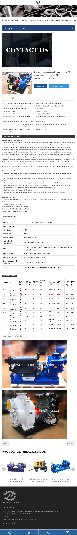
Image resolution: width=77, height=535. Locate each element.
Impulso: (38, 121)
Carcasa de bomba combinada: (13, 121)
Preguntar (40, 86)
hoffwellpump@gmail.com (27, 519)
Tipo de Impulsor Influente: (44, 116)
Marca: (38, 129)
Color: (5, 111)
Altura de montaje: (9, 108)
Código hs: (39, 114)
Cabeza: (38, 111)
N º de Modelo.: (8, 103)
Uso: (37, 108)
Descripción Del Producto (12, 136)
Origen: (5, 132)
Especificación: (8, 114)
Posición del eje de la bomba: (45, 106)
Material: (6, 129)
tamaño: (38, 124)
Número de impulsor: (10, 116)
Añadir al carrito (60, 86)
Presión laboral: (41, 103)
